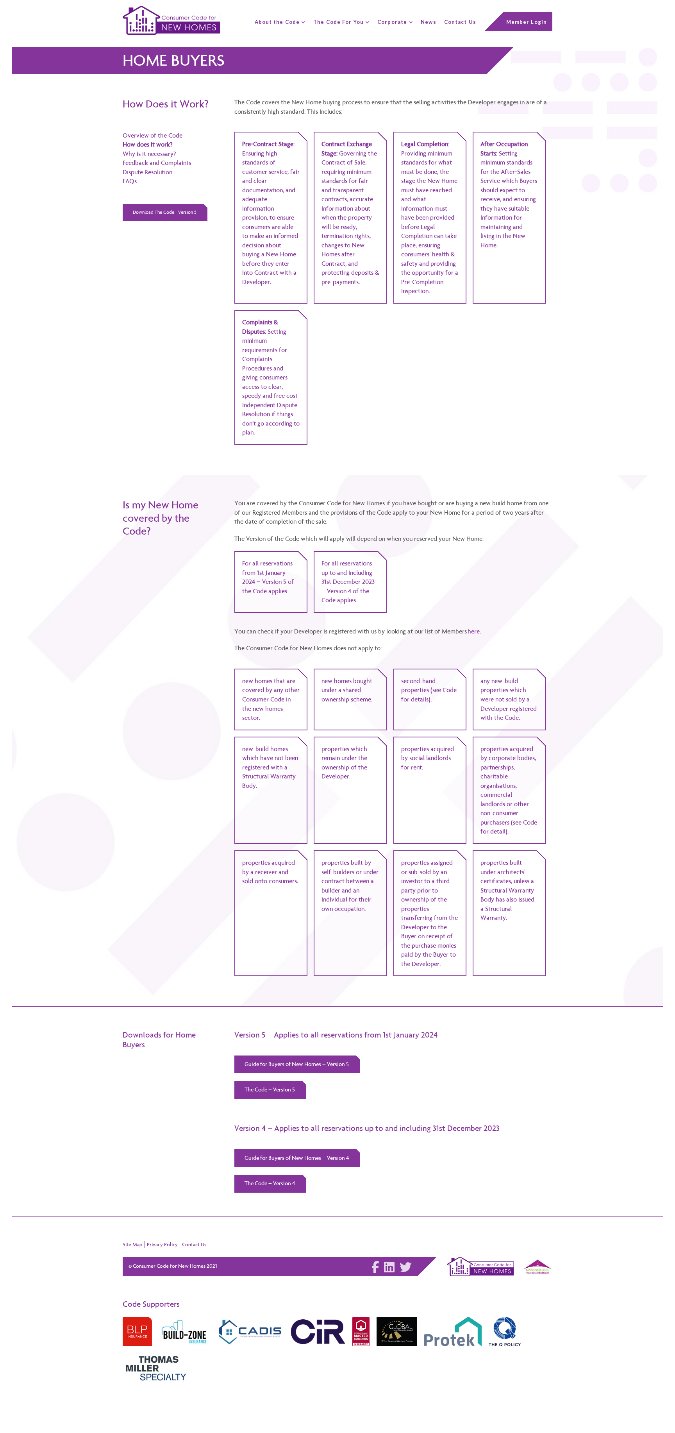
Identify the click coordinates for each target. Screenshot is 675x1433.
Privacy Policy (162, 1244)
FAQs (130, 181)
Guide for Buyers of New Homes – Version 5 (297, 1064)
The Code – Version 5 (270, 1089)
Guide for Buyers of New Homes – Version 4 (297, 1157)
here (474, 631)
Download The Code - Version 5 (164, 212)
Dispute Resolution (147, 172)
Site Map (133, 1244)
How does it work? (148, 144)
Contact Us (194, 1244)
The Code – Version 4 (270, 1183)
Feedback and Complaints (157, 163)
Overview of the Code (152, 135)
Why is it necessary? (149, 154)
